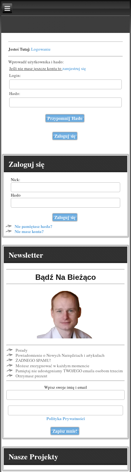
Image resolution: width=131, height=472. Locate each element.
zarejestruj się (74, 68)
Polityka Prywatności (65, 418)
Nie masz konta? (29, 231)
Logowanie (41, 49)
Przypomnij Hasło (64, 118)
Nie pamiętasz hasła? (33, 226)
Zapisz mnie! (64, 431)
